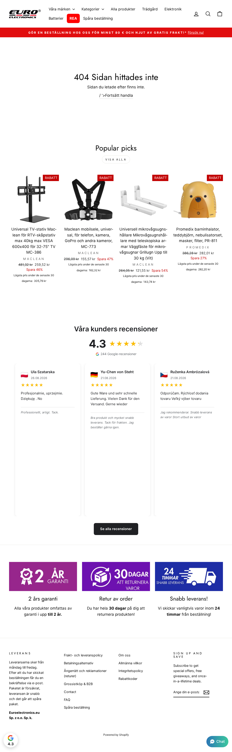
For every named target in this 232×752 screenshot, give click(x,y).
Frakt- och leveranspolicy (83, 655)
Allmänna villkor (130, 663)
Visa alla (115, 159)
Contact (70, 692)
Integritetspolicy (130, 671)
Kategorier (91, 9)
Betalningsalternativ (78, 663)
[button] (217, 741)
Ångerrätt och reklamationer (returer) (85, 673)
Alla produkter (123, 9)
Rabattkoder (127, 679)
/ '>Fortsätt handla (116, 95)
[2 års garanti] (43, 576)
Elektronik (173, 9)
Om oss (124, 655)
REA (73, 18)
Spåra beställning (98, 18)
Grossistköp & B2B (78, 684)
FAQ (67, 700)
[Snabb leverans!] (189, 576)
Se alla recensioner (116, 529)
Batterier (56, 18)
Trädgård (150, 9)
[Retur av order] (116, 576)
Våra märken (60, 9)
